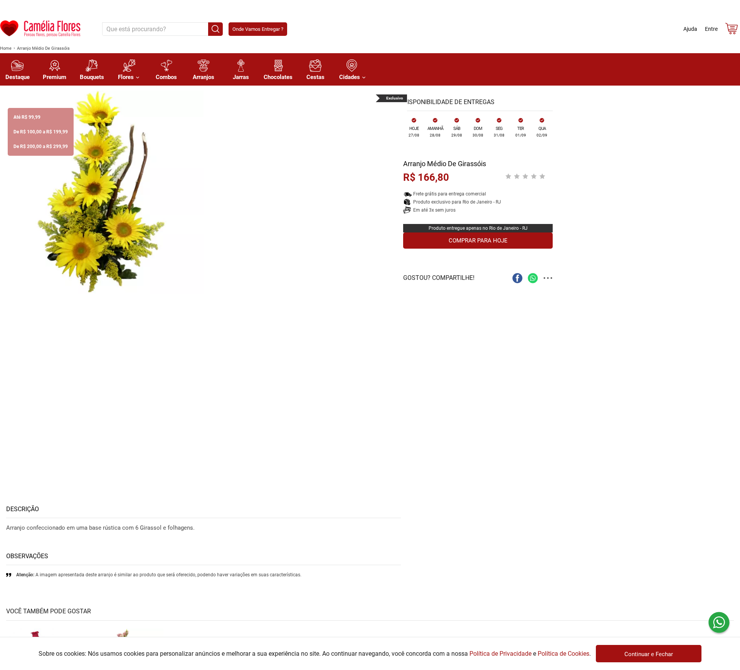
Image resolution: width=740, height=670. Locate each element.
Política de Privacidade (500, 653)
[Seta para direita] (399, 192)
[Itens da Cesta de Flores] (731, 30)
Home (6, 48)
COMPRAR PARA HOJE (478, 240)
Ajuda (690, 29)
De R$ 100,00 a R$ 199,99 (40, 132)
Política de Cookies (563, 653)
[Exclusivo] (102, 192)
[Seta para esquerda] (7, 192)
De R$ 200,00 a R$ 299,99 (40, 146)
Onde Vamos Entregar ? (257, 29)
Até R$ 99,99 (26, 117)
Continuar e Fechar (648, 654)
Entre (711, 29)
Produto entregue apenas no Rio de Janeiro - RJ (478, 228)
